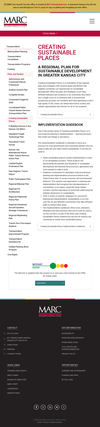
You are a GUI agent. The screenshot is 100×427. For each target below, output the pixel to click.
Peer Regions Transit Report (18, 172)
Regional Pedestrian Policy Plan (18, 198)
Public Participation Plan (19, 179)
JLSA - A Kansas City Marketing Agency (50, 422)
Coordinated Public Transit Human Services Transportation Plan (19, 110)
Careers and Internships (73, 370)
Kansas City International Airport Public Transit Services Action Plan (19, 154)
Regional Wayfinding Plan (18, 217)
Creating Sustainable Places (18, 119)
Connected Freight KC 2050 (18, 101)
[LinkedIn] (50, 407)
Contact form (14, 353)
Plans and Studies (16, 74)
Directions (12, 344)
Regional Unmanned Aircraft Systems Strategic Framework (18, 207)
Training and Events (16, 370)
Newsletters (13, 393)
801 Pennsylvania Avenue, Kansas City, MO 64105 (19, 338)
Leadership (12, 388)
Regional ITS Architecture (14, 190)
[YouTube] (57, 407)
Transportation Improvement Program (19, 232)
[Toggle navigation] (92, 22)
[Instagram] (43, 407)
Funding (11, 69)
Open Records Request (73, 337)
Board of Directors (16, 379)
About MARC (12, 375)
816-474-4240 (12, 333)
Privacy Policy (69, 353)
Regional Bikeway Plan (19, 184)
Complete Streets (16, 95)
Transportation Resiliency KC (15, 240)
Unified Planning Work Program (18, 248)
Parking (11, 349)
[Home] (15, 21)
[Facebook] (36, 407)
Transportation (13, 46)
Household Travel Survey (17, 143)
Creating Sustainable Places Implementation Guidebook (62, 226)
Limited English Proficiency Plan (16, 165)
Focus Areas (49, 33)
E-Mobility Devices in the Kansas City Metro (20, 127)
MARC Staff (12, 384)
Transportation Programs (19, 64)
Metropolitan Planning (17, 51)
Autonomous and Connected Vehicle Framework (17, 82)
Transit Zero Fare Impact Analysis (20, 224)
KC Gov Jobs (67, 379)
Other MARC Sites (70, 342)
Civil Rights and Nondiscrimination (70, 347)
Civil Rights (13, 254)
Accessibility (68, 333)
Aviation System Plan (18, 90)
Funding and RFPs (70, 375)
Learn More (41, 283)
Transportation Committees (14, 58)
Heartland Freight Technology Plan (16, 135)
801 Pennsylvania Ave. (57, 4)
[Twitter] (64, 407)
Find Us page (40, 7)
